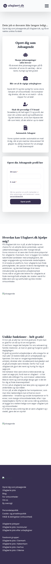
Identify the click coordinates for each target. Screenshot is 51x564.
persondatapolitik (16, 196)
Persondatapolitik (10, 510)
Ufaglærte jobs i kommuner (14, 527)
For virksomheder (10, 496)
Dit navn (14, 172)
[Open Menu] (47, 6)
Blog (4, 493)
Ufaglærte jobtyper (11, 523)
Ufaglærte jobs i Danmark (14, 540)
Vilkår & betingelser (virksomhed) (17, 516)
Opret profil (25, 202)
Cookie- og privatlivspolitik (14, 513)
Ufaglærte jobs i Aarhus (13, 547)
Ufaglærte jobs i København (14, 543)
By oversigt (7, 503)
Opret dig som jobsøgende (14, 487)
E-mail (13, 182)
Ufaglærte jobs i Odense (13, 550)
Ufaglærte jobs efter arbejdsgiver (17, 530)
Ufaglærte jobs (9, 490)
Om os (5, 500)
